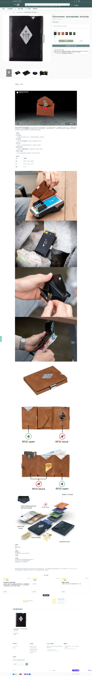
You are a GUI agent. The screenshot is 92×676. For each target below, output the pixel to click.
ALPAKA (29, 6)
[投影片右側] (49, 73)
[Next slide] (90, 587)
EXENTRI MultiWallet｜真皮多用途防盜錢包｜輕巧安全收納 (21, 629)
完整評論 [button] (5, 591)
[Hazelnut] (66, 33)
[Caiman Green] (74, 33)
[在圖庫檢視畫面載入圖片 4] (35, 73)
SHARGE (35, 6)
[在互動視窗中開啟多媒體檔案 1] (26, 38)
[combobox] (47, 4)
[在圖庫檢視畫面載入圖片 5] (44, 73)
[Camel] (59, 33)
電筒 (56, 6)
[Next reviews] (88, 51)
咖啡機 (59, 6)
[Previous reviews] (53, 51)
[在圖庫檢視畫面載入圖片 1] (9, 73)
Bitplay (38, 6)
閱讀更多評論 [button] (46, 595)
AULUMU (32, 6)
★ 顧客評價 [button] (0, 339)
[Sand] (62, 33)
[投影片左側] (3, 73)
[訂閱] (26, 664)
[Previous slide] (1, 587)
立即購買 (81, 40)
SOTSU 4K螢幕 (51, 6)
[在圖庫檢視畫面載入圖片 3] (26, 73)
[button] (76, 5)
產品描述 (17, 84)
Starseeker (44, 6)
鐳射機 (54, 6)
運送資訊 (21, 84)
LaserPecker (40, 6)
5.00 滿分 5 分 (30, 600)
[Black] (55, 33)
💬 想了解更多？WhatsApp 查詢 (71, 45)
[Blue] (70, 33)
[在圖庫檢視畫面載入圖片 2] (18, 73)
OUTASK (47, 6)
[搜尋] (68, 4)
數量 (54, 38)
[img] (6, 578)
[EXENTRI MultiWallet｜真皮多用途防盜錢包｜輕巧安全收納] (21, 625)
